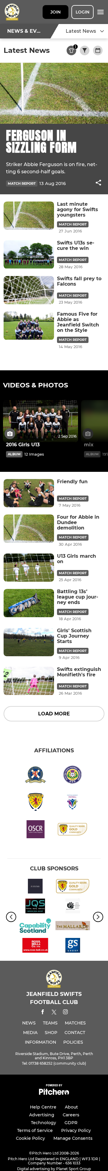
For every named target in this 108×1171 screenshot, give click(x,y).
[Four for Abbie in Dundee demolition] (29, 528)
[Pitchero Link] (54, 1093)
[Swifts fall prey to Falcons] (29, 290)
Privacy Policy (76, 1130)
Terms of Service (35, 1130)
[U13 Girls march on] (29, 568)
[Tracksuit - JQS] (35, 907)
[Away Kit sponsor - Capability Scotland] (35, 926)
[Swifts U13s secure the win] (29, 254)
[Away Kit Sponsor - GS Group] (73, 946)
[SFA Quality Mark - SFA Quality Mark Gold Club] (73, 887)
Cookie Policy (30, 1138)
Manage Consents (72, 1138)
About (71, 1107)
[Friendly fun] (29, 493)
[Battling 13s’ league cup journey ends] (29, 603)
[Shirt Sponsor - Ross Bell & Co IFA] (35, 946)
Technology (43, 1122)
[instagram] (65, 1013)
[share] (98, 183)
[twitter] (54, 1013)
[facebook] (43, 1013)
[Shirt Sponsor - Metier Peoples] (35, 887)
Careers (71, 1115)
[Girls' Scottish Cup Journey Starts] (29, 642)
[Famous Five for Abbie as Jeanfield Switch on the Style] (29, 325)
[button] (98, 183)
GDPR (70, 1122)
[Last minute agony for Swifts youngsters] (29, 216)
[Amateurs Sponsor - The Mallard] (73, 926)
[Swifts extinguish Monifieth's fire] (29, 681)
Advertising (41, 1115)
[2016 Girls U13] (40, 421)
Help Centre (43, 1107)
